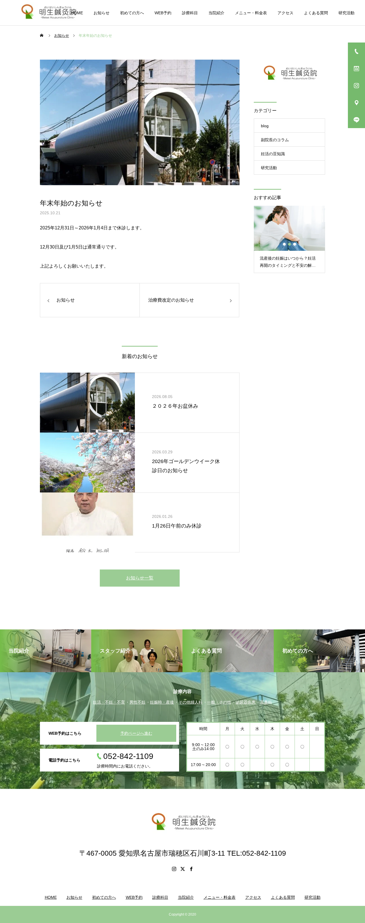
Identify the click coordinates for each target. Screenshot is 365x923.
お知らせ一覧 (139, 577)
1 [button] (284, 244)
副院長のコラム (275, 140)
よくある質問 (316, 13)
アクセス (285, 13)
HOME (77, 13)
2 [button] (289, 244)
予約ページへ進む (136, 733)
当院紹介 (216, 13)
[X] (182, 869)
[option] (289, 239)
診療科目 (190, 13)
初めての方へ (132, 13)
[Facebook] (191, 869)
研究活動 (346, 13)
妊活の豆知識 (273, 154)
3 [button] (295, 244)
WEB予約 (163, 13)
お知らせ (102, 13)
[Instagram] (174, 869)
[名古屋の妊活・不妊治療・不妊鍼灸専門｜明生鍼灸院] (51, 12)
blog (265, 126)
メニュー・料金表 (251, 13)
